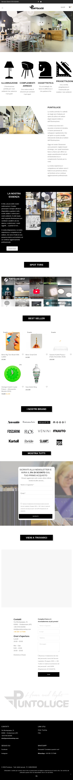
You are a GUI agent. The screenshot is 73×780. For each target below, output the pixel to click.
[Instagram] (41, 1)
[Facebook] (38, 1)
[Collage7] (48, 229)
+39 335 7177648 (19, 632)
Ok (37, 776)
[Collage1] (33, 207)
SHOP (63, 7)
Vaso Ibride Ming (31, 387)
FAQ (39, 733)
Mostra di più (5, 359)
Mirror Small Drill (31, 355)
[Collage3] (48, 207)
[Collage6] (64, 199)
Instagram (4, 753)
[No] (71, 774)
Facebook (4, 749)
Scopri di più (12, 248)
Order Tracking (42, 730)
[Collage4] (64, 214)
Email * (23, 493)
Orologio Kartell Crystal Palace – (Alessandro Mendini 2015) (9, 389)
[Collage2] (33, 195)
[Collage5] (33, 222)
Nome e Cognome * (27, 485)
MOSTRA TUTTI (36, 453)
